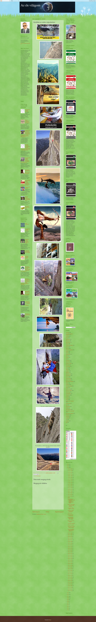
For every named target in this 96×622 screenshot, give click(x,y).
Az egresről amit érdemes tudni (27, 207)
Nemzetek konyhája (69, 386)
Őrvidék (67, 396)
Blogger (50, 619)
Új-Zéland (67, 417)
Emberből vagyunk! (71, 524)
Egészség (67, 348)
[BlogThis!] (35, 474)
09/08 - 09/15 (70, 496)
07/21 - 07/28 (70, 543)
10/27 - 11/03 (70, 484)
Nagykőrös (67, 384)
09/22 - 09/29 (70, 492)
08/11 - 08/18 (70, 538)
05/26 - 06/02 (70, 556)
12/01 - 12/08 (70, 475)
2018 (68, 601)
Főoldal (47, 511)
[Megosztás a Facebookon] (37, 474)
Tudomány (67, 416)
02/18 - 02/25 (70, 580)
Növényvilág (68, 391)
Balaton (67, 337)
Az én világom (30, 5)
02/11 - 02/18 (70, 582)
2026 (68, 464)
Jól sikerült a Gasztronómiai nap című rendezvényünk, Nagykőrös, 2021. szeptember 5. (25, 269)
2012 (68, 609)
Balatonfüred (68, 339)
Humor (67, 367)
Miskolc (67, 382)
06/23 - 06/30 (70, 550)
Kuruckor (67, 376)
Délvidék (67, 346)
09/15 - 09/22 (70, 494)
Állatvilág (67, 332)
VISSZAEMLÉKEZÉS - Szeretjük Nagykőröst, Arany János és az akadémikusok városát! (25, 183)
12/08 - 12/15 (70, 474)
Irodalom (67, 370)
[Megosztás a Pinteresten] (38, 474)
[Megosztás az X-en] (36, 474)
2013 (68, 608)
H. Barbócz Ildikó (68, 363)
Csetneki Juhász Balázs (69, 345)
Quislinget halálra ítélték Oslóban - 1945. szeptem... (71, 518)
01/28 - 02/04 (70, 585)
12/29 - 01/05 (70, 469)
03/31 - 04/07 (70, 570)
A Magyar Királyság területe (26, 257)
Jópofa (69, 497)
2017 (68, 603)
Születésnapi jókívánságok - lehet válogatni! (27, 251)
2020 (68, 597)
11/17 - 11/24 (70, 479)
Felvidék (67, 357)
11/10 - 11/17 (70, 480)
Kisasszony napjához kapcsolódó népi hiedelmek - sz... (71, 530)
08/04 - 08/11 (70, 539)
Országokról (68, 395)
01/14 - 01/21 (70, 589)
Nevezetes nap (68, 388)
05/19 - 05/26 (70, 558)
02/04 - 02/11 (70, 583)
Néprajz (67, 387)
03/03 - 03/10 (70, 577)
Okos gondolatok (27, 224)
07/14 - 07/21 (70, 544)
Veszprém (67, 420)
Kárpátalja (67, 372)
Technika (67, 407)
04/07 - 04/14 (70, 568)
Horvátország (68, 366)
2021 (68, 596)
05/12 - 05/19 (70, 560)
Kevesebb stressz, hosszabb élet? (70, 515)
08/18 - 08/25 (70, 536)
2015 (68, 606)
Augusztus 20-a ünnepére (27, 188)
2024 (68, 467)
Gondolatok (68, 360)
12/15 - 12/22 (70, 472)
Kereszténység (68, 375)
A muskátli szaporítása (71, 523)
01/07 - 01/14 (70, 590)
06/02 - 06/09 (70, 555)
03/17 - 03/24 (70, 573)
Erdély (67, 355)
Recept (67, 399)
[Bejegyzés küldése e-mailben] (57, 472)
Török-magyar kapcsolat (69, 413)
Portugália (67, 398)
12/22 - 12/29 (70, 470)
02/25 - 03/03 (70, 578)
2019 (68, 599)
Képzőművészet (68, 373)
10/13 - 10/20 (70, 487)
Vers (66, 419)
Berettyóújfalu (68, 342)
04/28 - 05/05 (70, 563)
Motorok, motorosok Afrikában (71, 521)
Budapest (67, 343)
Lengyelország (68, 378)
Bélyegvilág (68, 340)
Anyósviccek (70, 513)
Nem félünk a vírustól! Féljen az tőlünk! (71, 527)
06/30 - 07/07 (70, 548)
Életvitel (67, 352)
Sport (67, 404)
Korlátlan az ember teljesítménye (71, 511)
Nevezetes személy (69, 390)
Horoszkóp (67, 364)
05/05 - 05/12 (70, 561)
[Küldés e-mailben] (34, 474)
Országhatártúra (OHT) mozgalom (27, 110)
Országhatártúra (68, 393)
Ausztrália (67, 336)
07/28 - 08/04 (70, 541)
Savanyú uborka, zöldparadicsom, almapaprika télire (27, 198)
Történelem (67, 414)
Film (66, 358)
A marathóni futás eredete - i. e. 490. (71, 508)
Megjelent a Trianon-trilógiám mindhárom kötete (27, 241)
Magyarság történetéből (69, 381)
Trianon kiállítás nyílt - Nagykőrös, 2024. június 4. (27, 121)
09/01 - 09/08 (70, 533)
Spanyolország (68, 403)
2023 (68, 592)
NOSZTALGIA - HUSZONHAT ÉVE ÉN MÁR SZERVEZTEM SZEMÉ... (71, 501)
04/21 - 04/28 (70, 565)
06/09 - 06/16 (70, 553)
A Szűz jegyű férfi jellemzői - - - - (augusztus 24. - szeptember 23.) (25, 304)
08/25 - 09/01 (70, 534)
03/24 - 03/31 (70, 572)
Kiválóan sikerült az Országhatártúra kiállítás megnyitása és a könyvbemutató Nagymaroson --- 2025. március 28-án (25, 147)
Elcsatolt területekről (69, 349)
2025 (68, 465)
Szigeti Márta (68, 406)
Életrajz (67, 351)
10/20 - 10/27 (70, 485)
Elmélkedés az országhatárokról (27, 314)
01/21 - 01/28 (70, 587)
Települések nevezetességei (70, 410)
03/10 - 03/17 (70, 575)
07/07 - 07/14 (70, 546)
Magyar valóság (68, 379)
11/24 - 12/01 (70, 477)
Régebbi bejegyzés (59, 511)
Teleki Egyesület (68, 409)
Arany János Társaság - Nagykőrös (69, 334)
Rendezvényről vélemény (70, 401)
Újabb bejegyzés (36, 511)
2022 (68, 594)
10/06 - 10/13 (70, 489)
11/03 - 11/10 (70, 482)
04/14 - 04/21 (70, 566)
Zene (66, 422)
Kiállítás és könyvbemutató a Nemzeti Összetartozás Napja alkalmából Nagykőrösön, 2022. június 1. (25, 281)
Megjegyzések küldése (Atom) (41, 514)
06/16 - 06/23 (70, 551)
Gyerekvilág (68, 361)
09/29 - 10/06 (70, 491)
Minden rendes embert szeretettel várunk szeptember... (71, 505)
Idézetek (67, 369)
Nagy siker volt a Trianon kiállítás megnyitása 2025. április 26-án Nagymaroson (25, 160)
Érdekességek (38, 475)
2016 (68, 604)
